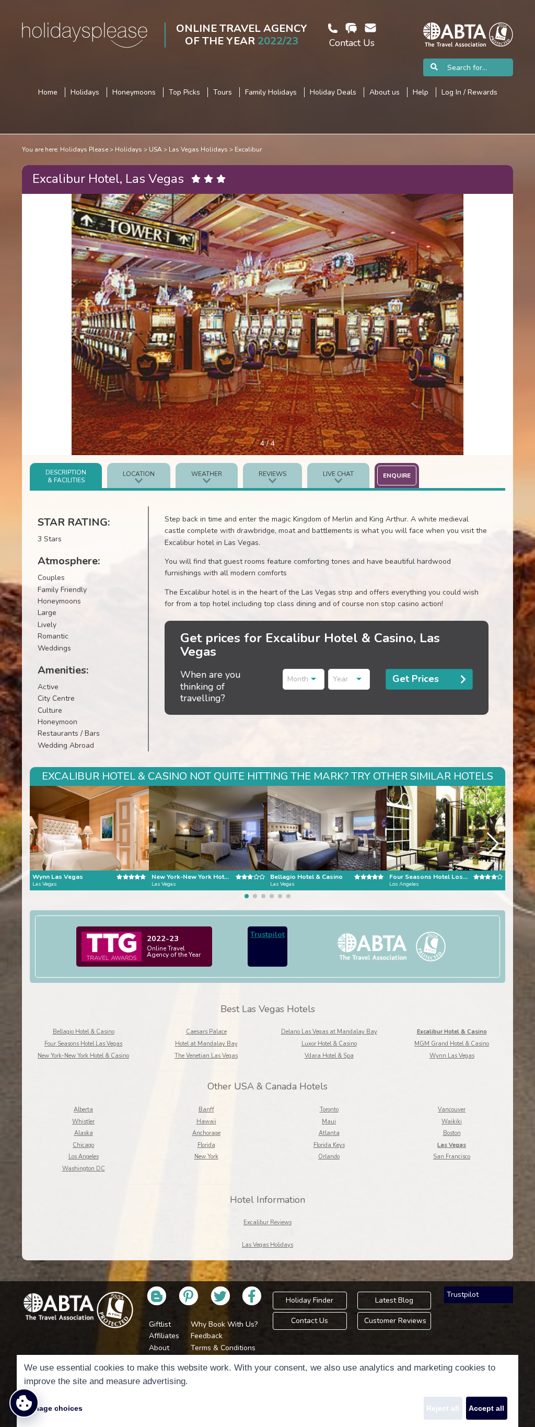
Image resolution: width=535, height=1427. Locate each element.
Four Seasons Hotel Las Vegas (83, 1044)
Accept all (486, 1408)
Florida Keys (329, 1145)
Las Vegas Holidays (198, 149)
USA (155, 149)
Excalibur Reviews (267, 1222)
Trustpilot (267, 934)
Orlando (329, 1157)
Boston (452, 1133)
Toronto (329, 1109)
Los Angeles (83, 1157)
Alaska (83, 1133)
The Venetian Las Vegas (206, 1056)
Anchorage (206, 1133)
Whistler (83, 1122)
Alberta (83, 1109)
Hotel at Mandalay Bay (206, 1044)
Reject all (442, 1408)
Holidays (128, 149)
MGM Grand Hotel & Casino (451, 1044)
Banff (206, 1109)
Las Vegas (451, 1145)
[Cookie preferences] (24, 1403)
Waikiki (451, 1122)
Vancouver (452, 1109)
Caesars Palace (206, 1032)
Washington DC (83, 1169)
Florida (206, 1145)
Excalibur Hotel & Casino (452, 1032)
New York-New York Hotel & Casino (83, 1056)
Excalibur (248, 149)
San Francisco (451, 1157)
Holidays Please (84, 149)
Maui (329, 1122)
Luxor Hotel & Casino (329, 1044)
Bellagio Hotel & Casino (83, 1032)
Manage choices (53, 1408)
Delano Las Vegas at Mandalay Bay (329, 1032)
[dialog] (267, 1391)
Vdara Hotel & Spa (329, 1056)
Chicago (83, 1145)
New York (206, 1157)
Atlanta (329, 1133)
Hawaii (206, 1122)
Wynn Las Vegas (451, 1056)
